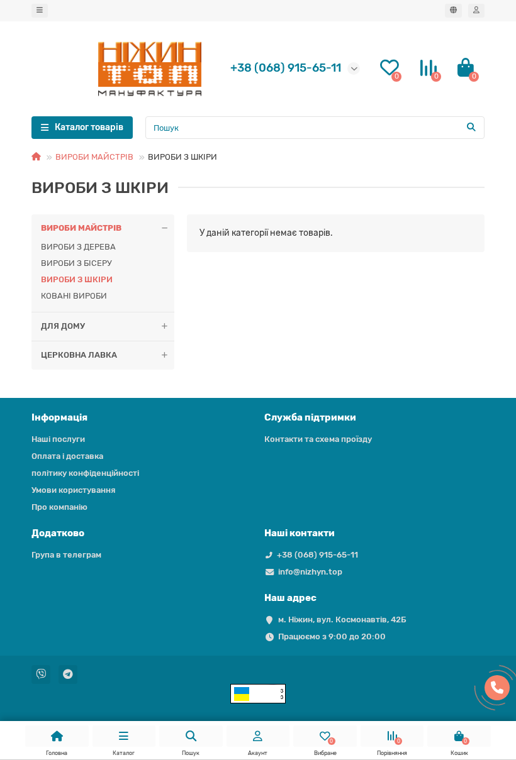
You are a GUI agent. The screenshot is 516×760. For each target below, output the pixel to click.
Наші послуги (58, 439)
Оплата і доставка (67, 456)
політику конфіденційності (85, 473)
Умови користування (73, 490)
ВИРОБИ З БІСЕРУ (76, 263)
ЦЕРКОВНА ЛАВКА (79, 355)
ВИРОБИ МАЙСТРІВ (94, 157)
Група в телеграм (66, 554)
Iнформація (59, 417)
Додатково (57, 533)
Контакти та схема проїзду (318, 439)
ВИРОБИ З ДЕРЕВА (78, 246)
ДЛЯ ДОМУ (63, 326)
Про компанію (59, 507)
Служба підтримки (310, 417)
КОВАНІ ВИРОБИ (74, 295)
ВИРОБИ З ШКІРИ (77, 279)
